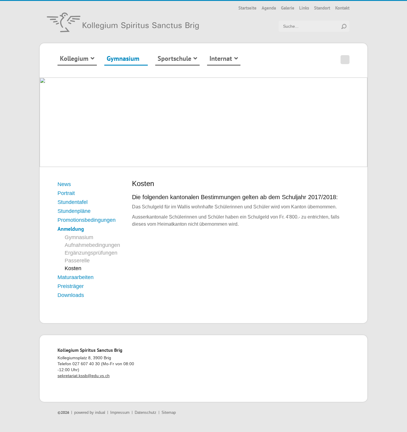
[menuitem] (247, 8)
